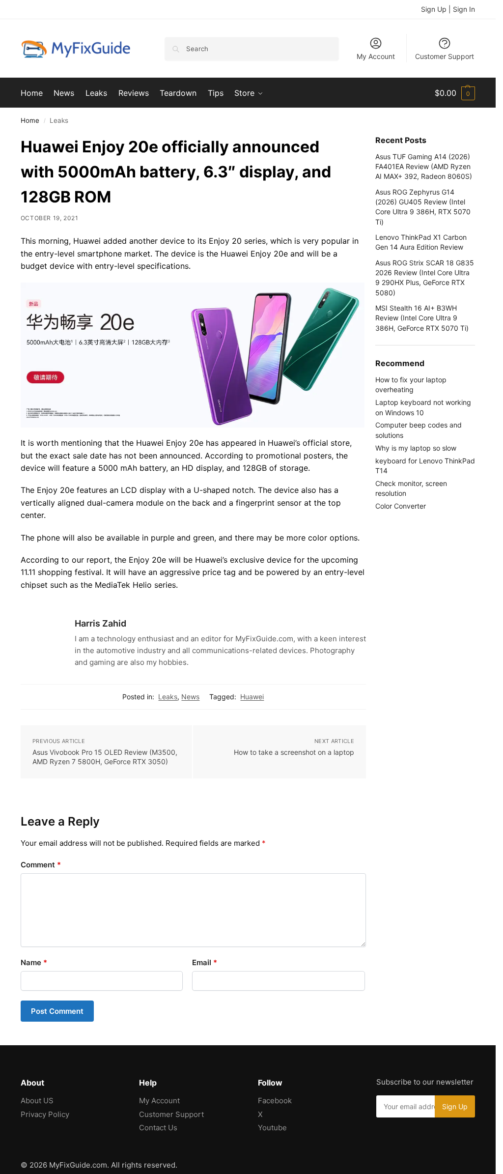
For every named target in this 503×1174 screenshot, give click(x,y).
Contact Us (158, 1127)
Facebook (275, 1100)
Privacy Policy (45, 1114)
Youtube (272, 1127)
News (190, 696)
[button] (455, 93)
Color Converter (400, 506)
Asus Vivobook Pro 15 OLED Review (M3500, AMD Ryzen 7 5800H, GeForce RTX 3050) (104, 757)
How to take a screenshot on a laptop (294, 752)
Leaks (167, 696)
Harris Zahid (100, 623)
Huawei (252, 696)
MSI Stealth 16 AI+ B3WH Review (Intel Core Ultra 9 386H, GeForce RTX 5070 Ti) (422, 318)
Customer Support (444, 56)
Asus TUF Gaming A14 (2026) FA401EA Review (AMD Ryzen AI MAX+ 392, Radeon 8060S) (423, 166)
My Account (376, 56)
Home (30, 120)
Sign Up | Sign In (448, 9)
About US (37, 1100)
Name (34, 962)
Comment (41, 864)
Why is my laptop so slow (415, 448)
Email (204, 962)
